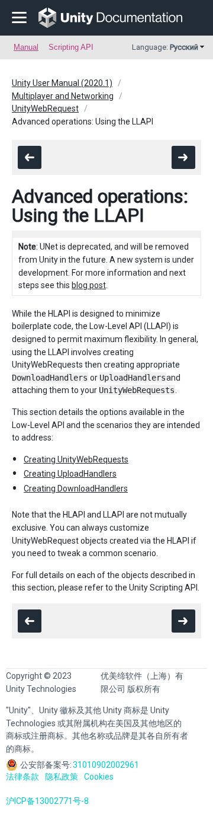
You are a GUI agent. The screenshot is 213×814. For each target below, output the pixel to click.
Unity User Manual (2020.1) (62, 83)
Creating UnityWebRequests (76, 459)
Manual (26, 47)
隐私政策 (61, 776)
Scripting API (71, 47)
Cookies (99, 776)
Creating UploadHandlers (70, 473)
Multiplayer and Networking (63, 96)
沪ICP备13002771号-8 (47, 801)
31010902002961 (106, 765)
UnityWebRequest (45, 108)
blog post (89, 285)
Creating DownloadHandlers (76, 488)
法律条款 (22, 776)
